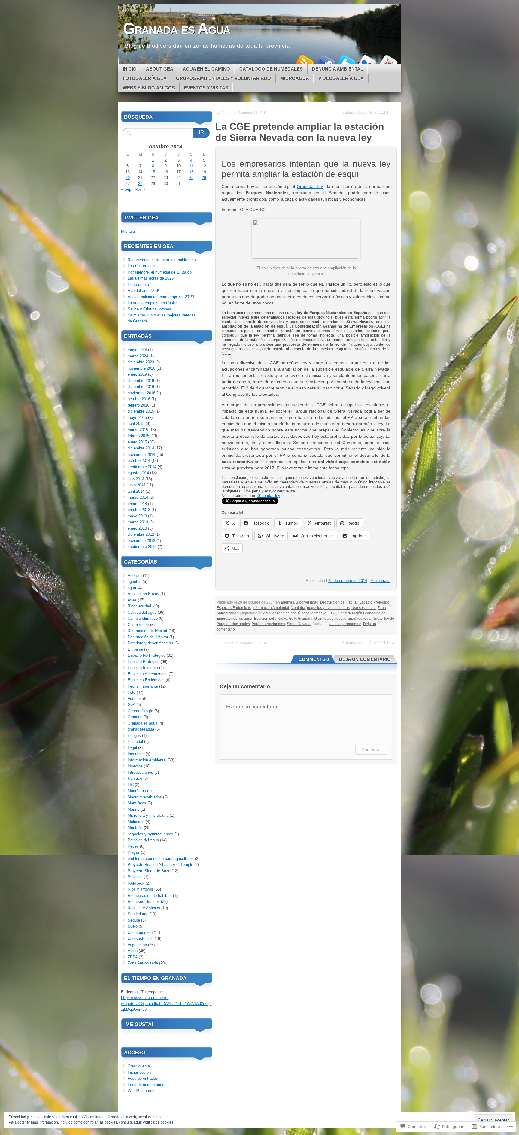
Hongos (134, 735)
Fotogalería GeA (145, 78)
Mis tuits (128, 231)
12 (204, 166)
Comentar (371, 749)
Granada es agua (328, 618)
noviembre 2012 (141, 540)
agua (132, 588)
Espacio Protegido (374, 602)
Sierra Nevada (299, 624)
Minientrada (380, 580)
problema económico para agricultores (161, 858)
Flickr (367, 61)
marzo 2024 (138, 356)
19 (204, 172)
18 (191, 172)
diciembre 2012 (141, 534)
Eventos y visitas (206, 87)
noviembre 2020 (141, 368)
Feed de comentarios (146, 1084)
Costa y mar (138, 624)
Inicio (130, 68)
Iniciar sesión (139, 1072)
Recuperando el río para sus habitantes (162, 260)
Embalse (135, 649)
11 (191, 166)
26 (204, 177)
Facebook (325, 61)
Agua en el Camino (206, 68)
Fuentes (135, 698)
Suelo (133, 926)
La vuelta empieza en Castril (152, 303)
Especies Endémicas (234, 608)
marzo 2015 (138, 430)
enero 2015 (137, 442)
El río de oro (138, 284)
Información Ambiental (271, 608)
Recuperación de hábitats (150, 895)
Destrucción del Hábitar (148, 637)
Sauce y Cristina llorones (149, 309)
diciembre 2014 (141, 448)
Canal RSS (304, 61)
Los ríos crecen (141, 266)
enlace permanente (345, 624)
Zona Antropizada (143, 963)
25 (191, 177)
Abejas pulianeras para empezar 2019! (161, 297)
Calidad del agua (142, 612)
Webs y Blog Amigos (149, 87)
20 (128, 177)
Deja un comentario (365, 659)
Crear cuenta (139, 1066)
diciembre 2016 (141, 386)
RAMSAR (136, 883)
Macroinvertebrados (145, 797)
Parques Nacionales (268, 624)
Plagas (134, 852)
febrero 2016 (138, 405)
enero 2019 (137, 374)
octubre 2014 (139, 460)
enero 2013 (137, 528)
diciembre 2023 (141, 362)
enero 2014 (137, 503)
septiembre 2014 (142, 467)
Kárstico (135, 778)
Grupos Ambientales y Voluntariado (223, 78)
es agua (245, 618)
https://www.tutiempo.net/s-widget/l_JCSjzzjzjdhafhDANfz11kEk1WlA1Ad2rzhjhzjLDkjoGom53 (166, 1003)
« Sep (126, 189)
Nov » (140, 189)
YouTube (388, 61)
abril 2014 (136, 491)
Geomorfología (140, 711)
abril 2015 (136, 423)
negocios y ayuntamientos (328, 608)
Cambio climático (143, 618)
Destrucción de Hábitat (338, 602)
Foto (131, 692)
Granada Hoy (310, 186)
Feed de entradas (143, 1078)
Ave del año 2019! (143, 290)
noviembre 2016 (141, 393)
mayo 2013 (137, 516)
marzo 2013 (138, 522)
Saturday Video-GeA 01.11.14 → (368, 112)
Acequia (135, 575)
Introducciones (140, 772)
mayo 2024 (137, 349)
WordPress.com (142, 1090)
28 (140, 183)
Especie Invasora (143, 667)
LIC (131, 784)
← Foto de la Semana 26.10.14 (242, 113)
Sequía (134, 920)
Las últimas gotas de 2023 (151, 278)
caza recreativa (314, 613)
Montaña (298, 608)
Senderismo (138, 914)
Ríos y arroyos (140, 889)
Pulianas (135, 877)
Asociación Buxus (143, 594)
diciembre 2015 (141, 411)
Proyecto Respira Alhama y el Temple (160, 864)
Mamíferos (137, 803)
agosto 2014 (138, 473)
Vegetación (137, 945)
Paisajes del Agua (143, 840)
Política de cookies (158, 1122)
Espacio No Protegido (146, 655)
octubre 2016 (139, 399)
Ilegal (132, 748)
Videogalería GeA (341, 78)
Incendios (136, 754)
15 (153, 172)
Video (133, 951)
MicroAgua (294, 78)
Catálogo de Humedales (271, 68)
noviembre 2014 (141, 454)
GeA (292, 618)
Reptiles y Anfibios (144, 908)
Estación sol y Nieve (270, 618)
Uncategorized (140, 932)
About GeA (159, 68)
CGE (332, 613)
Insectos (135, 766)
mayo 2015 (137, 417)
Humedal (135, 741)
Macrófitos (137, 790)
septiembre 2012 (142, 546)
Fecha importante (143, 686)
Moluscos (136, 821)
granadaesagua (357, 618)
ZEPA (133, 957)
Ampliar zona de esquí (281, 613)
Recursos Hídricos (144, 901)
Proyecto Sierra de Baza (149, 871)
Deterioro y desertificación (150, 643)
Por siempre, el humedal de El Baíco (160, 272)
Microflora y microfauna (148, 815)
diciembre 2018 (141, 380)
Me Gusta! (139, 1024)
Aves (132, 600)
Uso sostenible (363, 608)
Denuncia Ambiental (337, 68)
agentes (287, 602)
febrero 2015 (138, 436)
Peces (133, 846)
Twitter (346, 61)
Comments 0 (314, 659)
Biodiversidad (307, 602)
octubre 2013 (139, 509)
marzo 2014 (138, 497)
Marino (133, 809)
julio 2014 (136, 479)
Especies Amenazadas (148, 674)
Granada (305, 618)
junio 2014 (136, 485)
